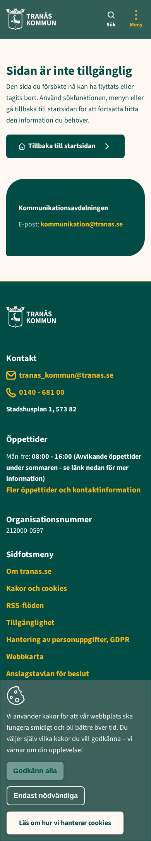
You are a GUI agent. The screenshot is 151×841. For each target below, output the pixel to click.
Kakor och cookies (36, 588)
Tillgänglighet (30, 622)
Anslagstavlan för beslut (47, 673)
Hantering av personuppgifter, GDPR (67, 639)
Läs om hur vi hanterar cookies (65, 823)
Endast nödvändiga (46, 796)
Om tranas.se (28, 571)
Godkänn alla (35, 771)
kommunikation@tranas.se (82, 224)
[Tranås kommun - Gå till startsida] (31, 19)
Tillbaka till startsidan (61, 146)
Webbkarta (25, 656)
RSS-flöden (25, 605)
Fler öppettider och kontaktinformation (73, 490)
